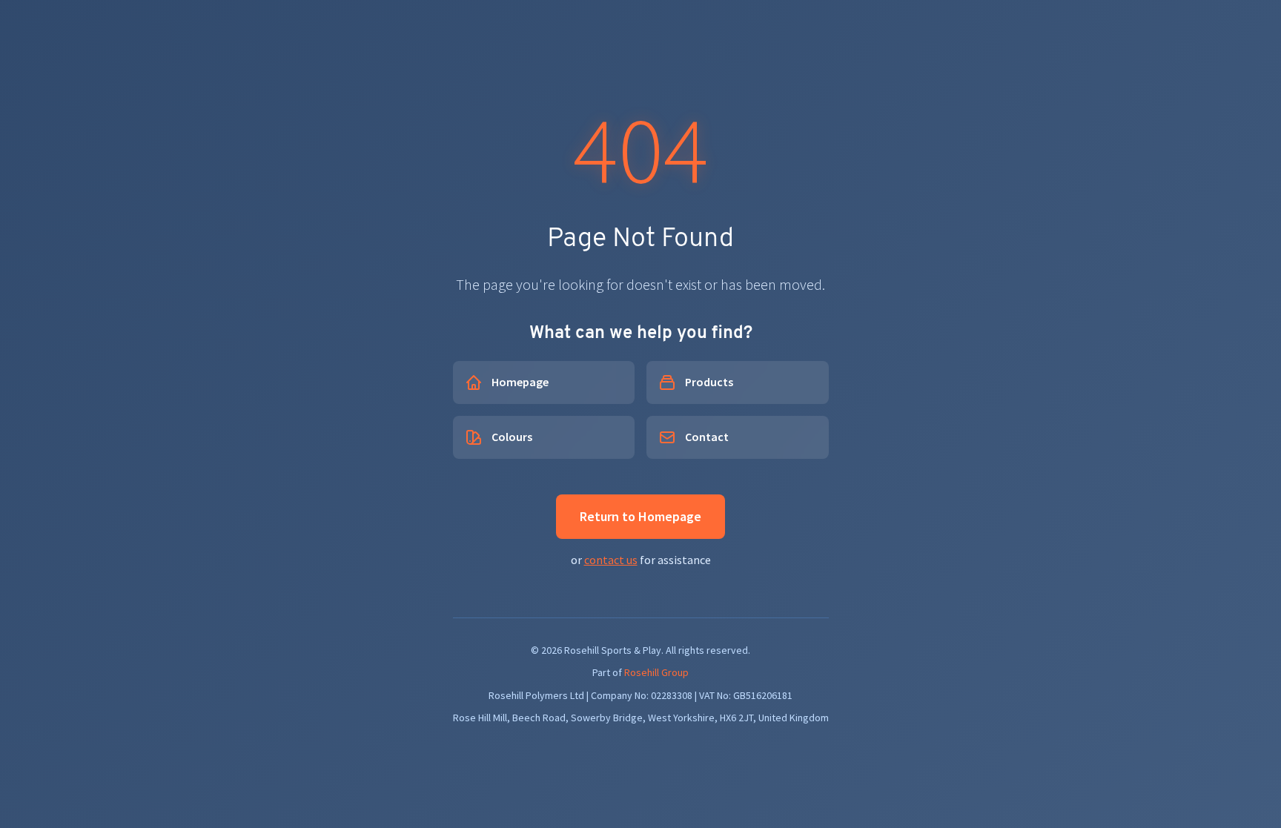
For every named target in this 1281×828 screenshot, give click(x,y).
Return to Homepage (640, 516)
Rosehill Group (656, 672)
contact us (611, 559)
